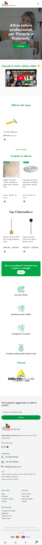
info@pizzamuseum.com (12, 467)
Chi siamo (4, 496)
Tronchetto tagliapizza (10, 132)
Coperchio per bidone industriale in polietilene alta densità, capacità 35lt (30, 183)
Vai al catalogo (21, 149)
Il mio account (26, 494)
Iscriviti (21, 417)
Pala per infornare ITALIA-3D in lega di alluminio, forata (29, 239)
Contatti (3, 501)
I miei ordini (25, 496)
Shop (3, 494)
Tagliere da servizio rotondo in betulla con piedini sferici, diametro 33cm (10, 183)
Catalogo (21, 46)
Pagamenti (4, 513)
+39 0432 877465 (11, 457)
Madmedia (21, 533)
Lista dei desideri (27, 499)
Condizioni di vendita (8, 511)
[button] (4, 139)
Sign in (26, 542)
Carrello (24, 501)
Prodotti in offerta (7, 499)
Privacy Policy (6, 518)
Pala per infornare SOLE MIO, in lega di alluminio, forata (11, 239)
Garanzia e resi (6, 516)
